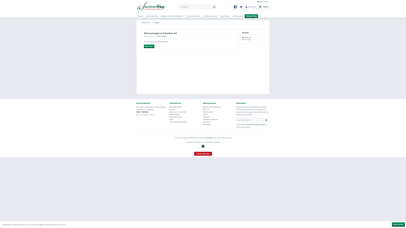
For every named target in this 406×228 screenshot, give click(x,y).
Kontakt (172, 109)
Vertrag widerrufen (203, 154)
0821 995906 (142, 112)
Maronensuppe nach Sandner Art (160, 33)
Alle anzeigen (246, 39)
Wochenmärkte (208, 112)
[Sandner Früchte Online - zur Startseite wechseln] (151, 7)
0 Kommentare (161, 36)
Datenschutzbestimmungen (256, 124)
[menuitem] (197, 7)
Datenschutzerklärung (210, 119)
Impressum (207, 122)
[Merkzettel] (241, 7)
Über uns (206, 109)
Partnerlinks (207, 124)
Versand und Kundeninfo (178, 112)
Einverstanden (398, 224)
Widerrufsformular (176, 117)
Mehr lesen (149, 46)
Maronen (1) (246, 37)
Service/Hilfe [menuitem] (263, 2)
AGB (171, 119)
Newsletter (206, 117)
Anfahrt (205, 114)
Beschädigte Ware (176, 107)
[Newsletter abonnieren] (266, 120)
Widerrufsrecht (175, 114)
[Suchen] (214, 7)
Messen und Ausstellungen (212, 107)
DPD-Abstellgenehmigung (178, 122)
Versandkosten (208, 138)
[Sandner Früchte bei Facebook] (235, 7)
